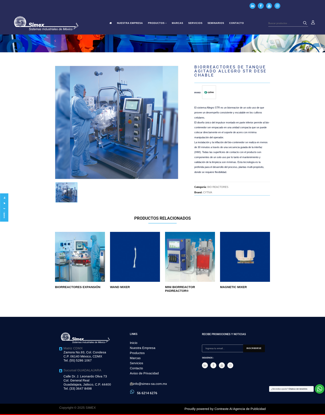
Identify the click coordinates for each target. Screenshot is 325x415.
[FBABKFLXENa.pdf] (66, 192)
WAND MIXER (120, 287)
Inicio (133, 343)
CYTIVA (207, 192)
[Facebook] (4, 209)
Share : (4, 214)
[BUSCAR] (305, 23)
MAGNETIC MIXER (233, 287)
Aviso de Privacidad (144, 373)
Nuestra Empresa (142, 348)
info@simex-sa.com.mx (150, 384)
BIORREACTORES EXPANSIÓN (77, 287)
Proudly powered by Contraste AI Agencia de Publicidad (225, 409)
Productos (137, 353)
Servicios (136, 363)
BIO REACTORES (217, 186)
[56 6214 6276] (132, 391)
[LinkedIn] (4, 198)
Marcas (135, 358)
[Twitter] (4, 203)
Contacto (136, 368)
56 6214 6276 (147, 393)
